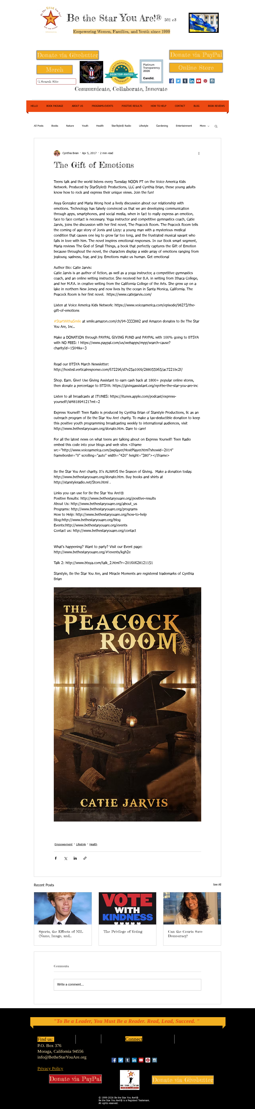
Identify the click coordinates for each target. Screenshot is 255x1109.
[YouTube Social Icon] (198, 81)
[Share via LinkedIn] (75, 858)
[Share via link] (85, 858)
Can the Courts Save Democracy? (185, 933)
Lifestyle (143, 126)
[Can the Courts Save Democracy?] (192, 908)
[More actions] (198, 153)
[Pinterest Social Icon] (205, 81)
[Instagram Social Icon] (212, 81)
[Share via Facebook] (56, 858)
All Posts (38, 126)
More (203, 126)
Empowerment (64, 844)
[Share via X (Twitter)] (65, 858)
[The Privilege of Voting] (127, 908)
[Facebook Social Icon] (171, 81)
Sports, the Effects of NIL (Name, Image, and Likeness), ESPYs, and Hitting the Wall (61, 933)
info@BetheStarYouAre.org (61, 1057)
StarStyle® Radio (121, 126)
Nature (70, 126)
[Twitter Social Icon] (178, 81)
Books (54, 126)
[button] (216, 126)
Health (100, 126)
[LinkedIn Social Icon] (191, 81)
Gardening (162, 126)
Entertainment (184, 126)
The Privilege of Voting (123, 931)
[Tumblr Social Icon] (185, 81)
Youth (85, 126)
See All (217, 884)
